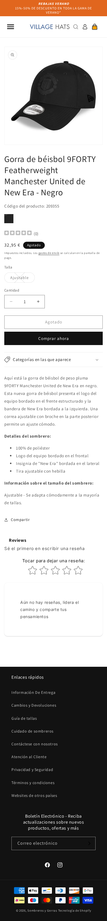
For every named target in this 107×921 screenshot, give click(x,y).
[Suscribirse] (89, 843)
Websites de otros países (34, 795)
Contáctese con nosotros (34, 743)
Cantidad (11, 290)
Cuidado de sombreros (32, 731)
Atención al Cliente (29, 756)
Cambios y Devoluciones (33, 705)
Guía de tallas (24, 718)
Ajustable (22, 279)
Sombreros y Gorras (42, 910)
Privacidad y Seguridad (32, 769)
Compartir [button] (20, 519)
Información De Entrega (33, 692)
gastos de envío (49, 253)
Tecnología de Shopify (74, 910)
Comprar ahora (53, 338)
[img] (18, 234)
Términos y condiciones (32, 782)
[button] (10, 26)
